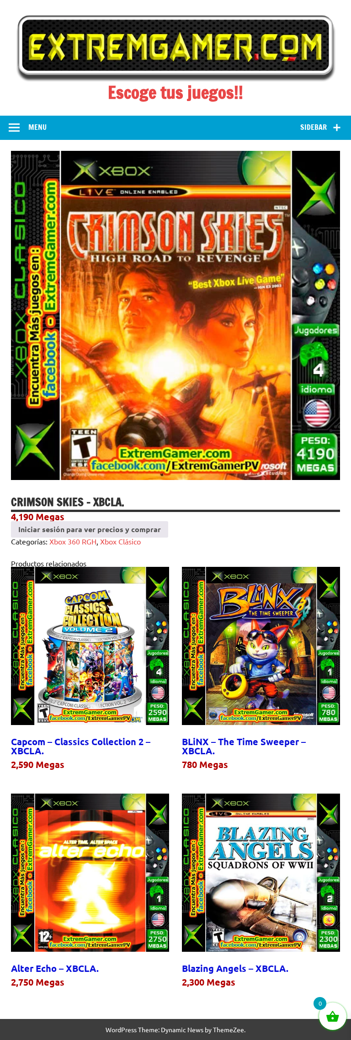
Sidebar (313, 127)
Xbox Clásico (120, 541)
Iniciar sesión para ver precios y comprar (89, 529)
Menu (37, 127)
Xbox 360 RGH (72, 541)
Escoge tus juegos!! (175, 92)
